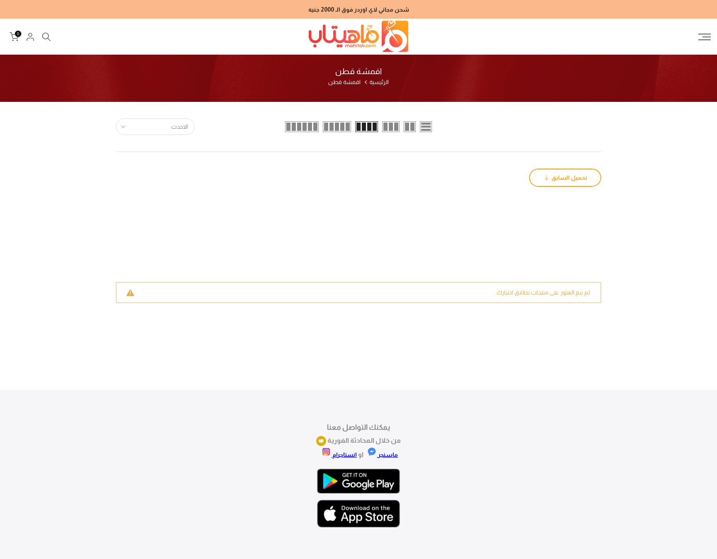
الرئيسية (379, 82)
